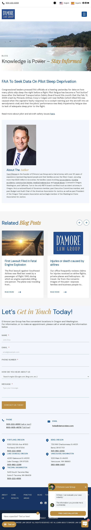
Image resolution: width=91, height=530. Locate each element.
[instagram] (88, 3)
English (66, 3)
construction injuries (24, 182)
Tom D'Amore (12, 174)
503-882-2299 (14, 464)
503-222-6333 (12, 3)
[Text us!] (9, 524)
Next (86, 222)
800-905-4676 (18, 427)
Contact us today (13, 405)
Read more (9, 292)
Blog (40, 495)
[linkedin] (85, 3)
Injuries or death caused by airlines (67, 262)
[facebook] (83, 3)
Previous (79, 222)
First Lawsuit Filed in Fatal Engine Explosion (21, 262)
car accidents (65, 180)
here (52, 113)
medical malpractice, (41, 182)
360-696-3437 (58, 464)
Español (78, 3)
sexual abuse (59, 182)
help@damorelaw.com (63, 425)
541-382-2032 (58, 451)
